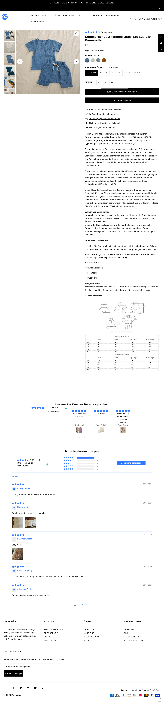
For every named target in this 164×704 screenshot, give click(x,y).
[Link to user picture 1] (17, 522)
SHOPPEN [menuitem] (36, 22)
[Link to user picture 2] (30, 522)
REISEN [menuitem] (96, 16)
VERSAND (129, 630)
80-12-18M (116, 73)
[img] (38, 407)
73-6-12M (127, 73)
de (158, 8)
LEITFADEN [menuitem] (111, 16)
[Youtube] (35, 688)
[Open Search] (130, 19)
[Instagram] (13, 688)
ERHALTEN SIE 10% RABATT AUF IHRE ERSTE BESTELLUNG (82, 3)
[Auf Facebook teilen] (161, 37)
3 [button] (82, 605)
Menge (89, 82)
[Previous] (20, 61)
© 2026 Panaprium (12, 695)
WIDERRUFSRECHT (133, 640)
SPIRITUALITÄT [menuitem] (50, 16)
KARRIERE (89, 633)
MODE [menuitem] (34, 16)
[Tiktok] (42, 688)
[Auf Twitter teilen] (161, 43)
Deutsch (125, 690)
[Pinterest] (28, 688)
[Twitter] (21, 688)
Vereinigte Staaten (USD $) (145, 690)
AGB (126, 633)
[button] (91, 32)
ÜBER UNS (89, 630)
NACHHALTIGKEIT (92, 637)
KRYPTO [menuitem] (83, 16)
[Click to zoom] (76, 33)
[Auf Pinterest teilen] (161, 49)
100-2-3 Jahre (91, 73)
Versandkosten (97, 50)
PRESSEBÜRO (51, 633)
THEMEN (88, 640)
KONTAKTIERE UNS (53, 630)
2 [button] (78, 605)
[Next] (76, 61)
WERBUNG (49, 637)
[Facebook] (6, 688)
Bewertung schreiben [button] (131, 463)
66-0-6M (137, 73)
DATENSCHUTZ (131, 637)
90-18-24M (104, 73)
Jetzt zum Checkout (121, 101)
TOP (160, 701)
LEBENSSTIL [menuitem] (68, 16)
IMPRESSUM (50, 640)
